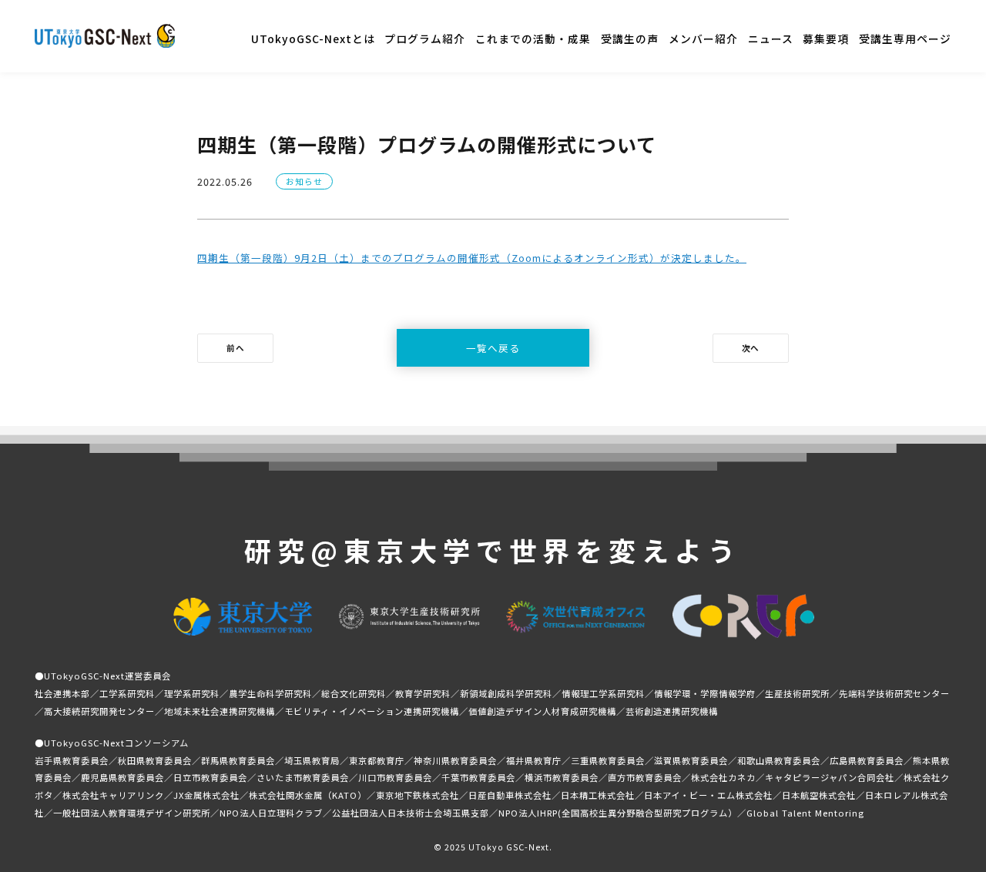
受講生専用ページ (905, 38)
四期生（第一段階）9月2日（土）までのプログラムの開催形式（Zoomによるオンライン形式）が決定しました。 (471, 257)
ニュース (770, 38)
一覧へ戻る (493, 347)
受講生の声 (630, 38)
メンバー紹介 (703, 38)
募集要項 (826, 38)
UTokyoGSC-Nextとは (313, 38)
